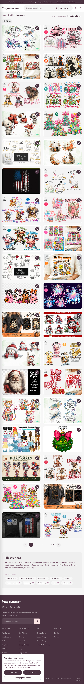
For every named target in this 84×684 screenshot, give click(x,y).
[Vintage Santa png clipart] (21, 382)
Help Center (23, 653)
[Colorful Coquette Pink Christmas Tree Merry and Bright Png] (21, 496)
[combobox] (40, 8)
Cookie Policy (41, 641)
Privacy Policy (41, 637)
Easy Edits (22, 641)
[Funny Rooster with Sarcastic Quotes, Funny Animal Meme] (63, 525)
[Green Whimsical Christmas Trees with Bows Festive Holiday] (63, 124)
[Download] (32, 28)
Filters (8, 21)
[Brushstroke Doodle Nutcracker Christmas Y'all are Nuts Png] (63, 238)
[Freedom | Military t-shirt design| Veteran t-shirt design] (21, 181)
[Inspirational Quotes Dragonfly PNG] (21, 38)
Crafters (5, 641)
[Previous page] (25, 545)
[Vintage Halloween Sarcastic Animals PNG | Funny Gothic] (21, 324)
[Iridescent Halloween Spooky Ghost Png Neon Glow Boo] (63, 296)
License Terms (41, 633)
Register (57, 637)
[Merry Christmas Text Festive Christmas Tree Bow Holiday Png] (63, 95)
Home (4, 15)
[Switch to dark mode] (76, 8)
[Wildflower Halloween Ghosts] (63, 152)
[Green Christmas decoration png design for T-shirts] (63, 439)
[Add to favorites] (37, 28)
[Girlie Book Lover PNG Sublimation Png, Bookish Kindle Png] (63, 210)
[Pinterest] (11, 607)
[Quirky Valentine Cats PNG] (21, 410)
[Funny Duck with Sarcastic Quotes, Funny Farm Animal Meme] (63, 353)
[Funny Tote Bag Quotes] (21, 152)
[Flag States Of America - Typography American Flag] (21, 525)
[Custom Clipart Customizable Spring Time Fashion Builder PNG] (21, 439)
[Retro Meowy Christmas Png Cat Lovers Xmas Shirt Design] (21, 66)
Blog (20, 649)
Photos (4, 653)
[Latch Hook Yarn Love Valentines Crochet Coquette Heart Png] (63, 382)
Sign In (56, 633)
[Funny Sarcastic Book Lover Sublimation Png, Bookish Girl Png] (21, 95)
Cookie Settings (78, 679)
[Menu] (80, 8)
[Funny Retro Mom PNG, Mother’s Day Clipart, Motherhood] (63, 468)
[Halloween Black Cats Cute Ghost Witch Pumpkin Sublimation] (63, 66)
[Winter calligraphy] (21, 267)
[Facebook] (7, 607)
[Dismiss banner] (81, 2)
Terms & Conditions (43, 645)
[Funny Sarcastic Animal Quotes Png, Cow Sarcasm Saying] (21, 238)
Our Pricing (23, 633)
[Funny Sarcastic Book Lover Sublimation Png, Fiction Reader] (63, 38)
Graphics (11, 15)
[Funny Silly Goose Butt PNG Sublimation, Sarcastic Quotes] (63, 181)
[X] (15, 607)
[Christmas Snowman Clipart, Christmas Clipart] (63, 324)
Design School (24, 645)
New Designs (6, 637)
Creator (22, 637)
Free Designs (6, 633)
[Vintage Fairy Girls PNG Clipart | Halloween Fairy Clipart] (21, 468)
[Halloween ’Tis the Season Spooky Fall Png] (63, 267)
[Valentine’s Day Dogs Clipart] (21, 124)
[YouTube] (19, 607)
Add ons (5, 649)
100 (52, 545)
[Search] (56, 8)
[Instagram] (3, 607)
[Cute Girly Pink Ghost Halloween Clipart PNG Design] (21, 296)
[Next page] (58, 545)
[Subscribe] (37, 621)
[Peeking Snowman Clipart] (21, 353)
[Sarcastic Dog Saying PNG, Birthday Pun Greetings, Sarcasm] (21, 210)
